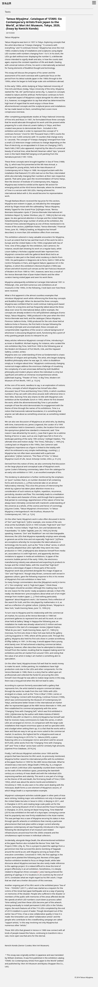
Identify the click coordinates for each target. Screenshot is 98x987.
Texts (8, 11)
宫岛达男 (6, 3)
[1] (38, 872)
